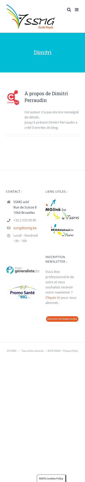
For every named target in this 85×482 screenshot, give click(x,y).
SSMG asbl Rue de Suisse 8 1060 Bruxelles (25, 207)
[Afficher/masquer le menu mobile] (77, 10)
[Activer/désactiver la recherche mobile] (69, 10)
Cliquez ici (52, 297)
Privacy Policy (70, 350)
